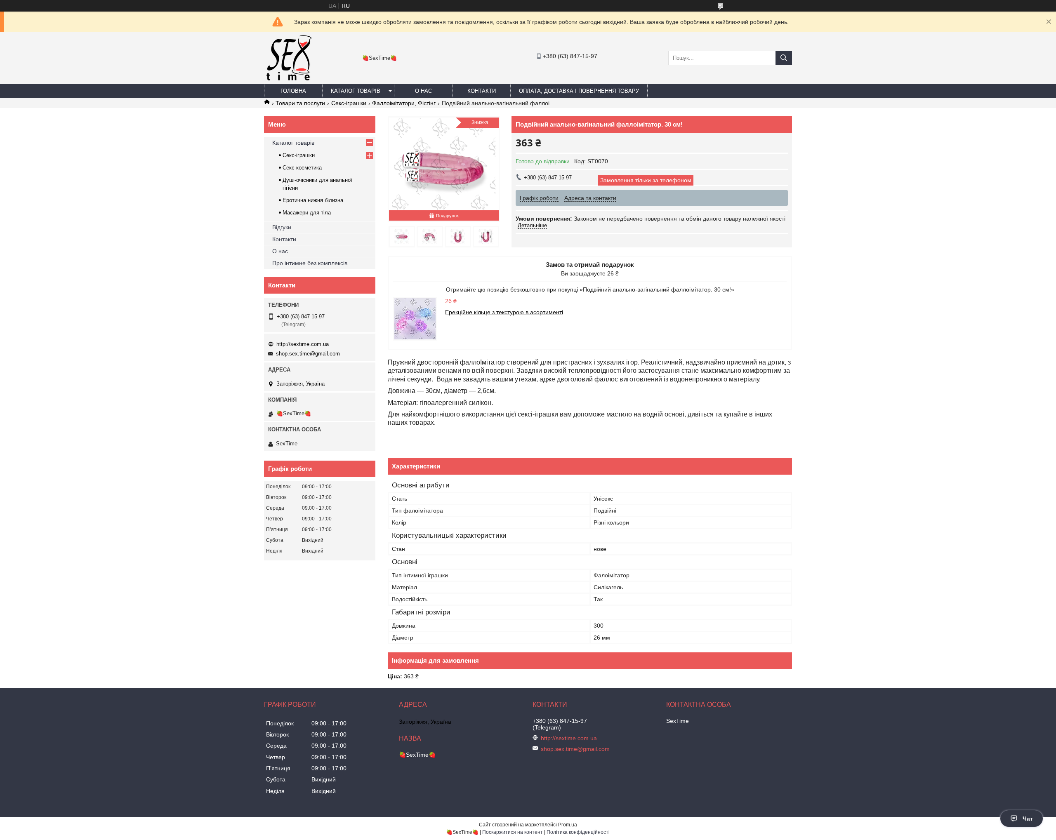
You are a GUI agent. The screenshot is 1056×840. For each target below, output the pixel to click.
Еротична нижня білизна (313, 200)
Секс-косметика (302, 168)
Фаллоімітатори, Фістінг (404, 103)
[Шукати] (784, 58)
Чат (1028, 818)
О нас (423, 91)
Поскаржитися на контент (512, 832)
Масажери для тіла (307, 212)
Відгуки (281, 227)
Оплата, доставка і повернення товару (579, 91)
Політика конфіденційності (578, 832)
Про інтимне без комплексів (309, 263)
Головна (293, 91)
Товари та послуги (300, 103)
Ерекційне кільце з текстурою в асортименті (504, 312)
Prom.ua (567, 825)
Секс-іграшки (348, 103)
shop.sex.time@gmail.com (308, 354)
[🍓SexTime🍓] (288, 80)
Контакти (481, 91)
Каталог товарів (355, 91)
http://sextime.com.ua (302, 344)
